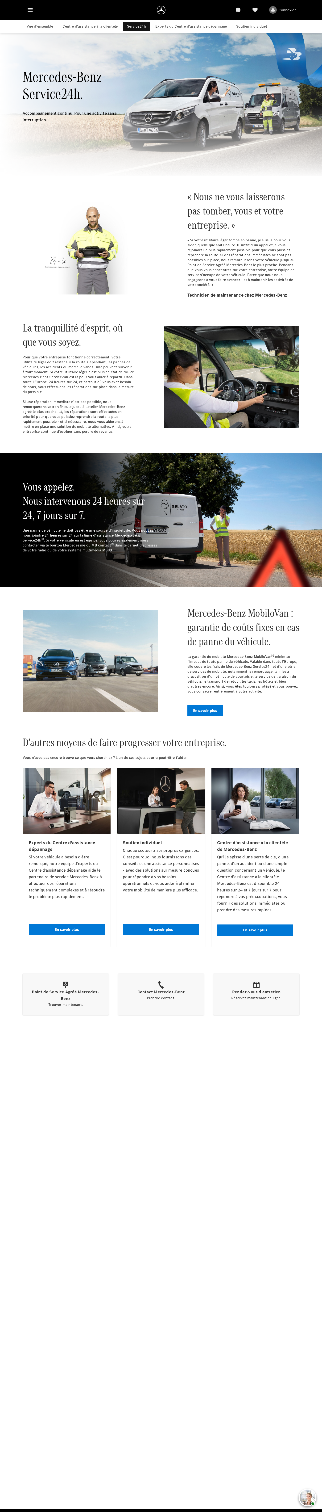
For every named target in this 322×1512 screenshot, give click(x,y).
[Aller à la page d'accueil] (161, 9)
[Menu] (30, 10)
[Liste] (255, 10)
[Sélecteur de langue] (238, 10)
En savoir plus (205, 710)
